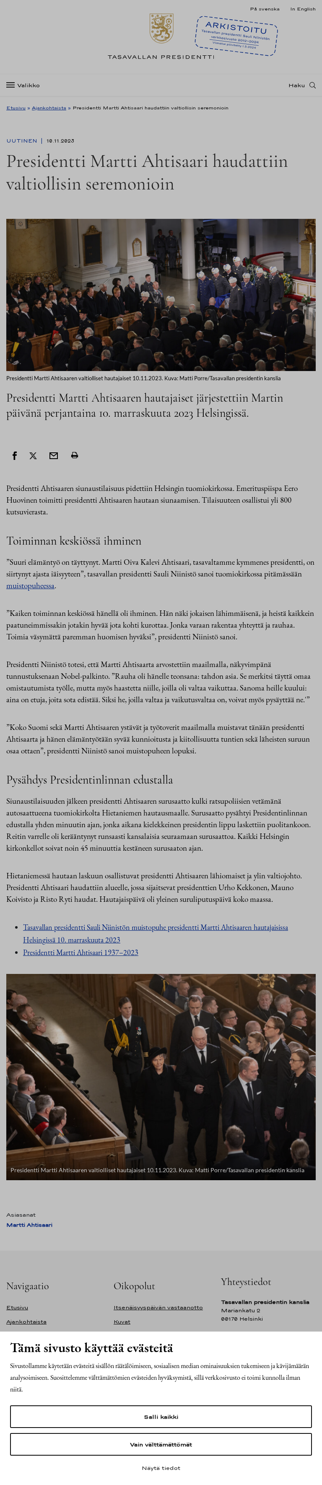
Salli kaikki (161, 1416)
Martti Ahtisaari (29, 1224)
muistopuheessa (30, 585)
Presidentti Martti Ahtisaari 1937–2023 (80, 952)
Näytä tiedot (161, 1468)
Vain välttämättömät (161, 1444)
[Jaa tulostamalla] (74, 455)
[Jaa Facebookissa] (14, 455)
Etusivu (16, 108)
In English (303, 9)
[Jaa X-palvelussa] (33, 455)
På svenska (265, 9)
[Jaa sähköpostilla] (53, 455)
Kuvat (122, 1321)
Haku (296, 85)
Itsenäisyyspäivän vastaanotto (158, 1307)
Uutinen (22, 141)
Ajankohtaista (49, 108)
